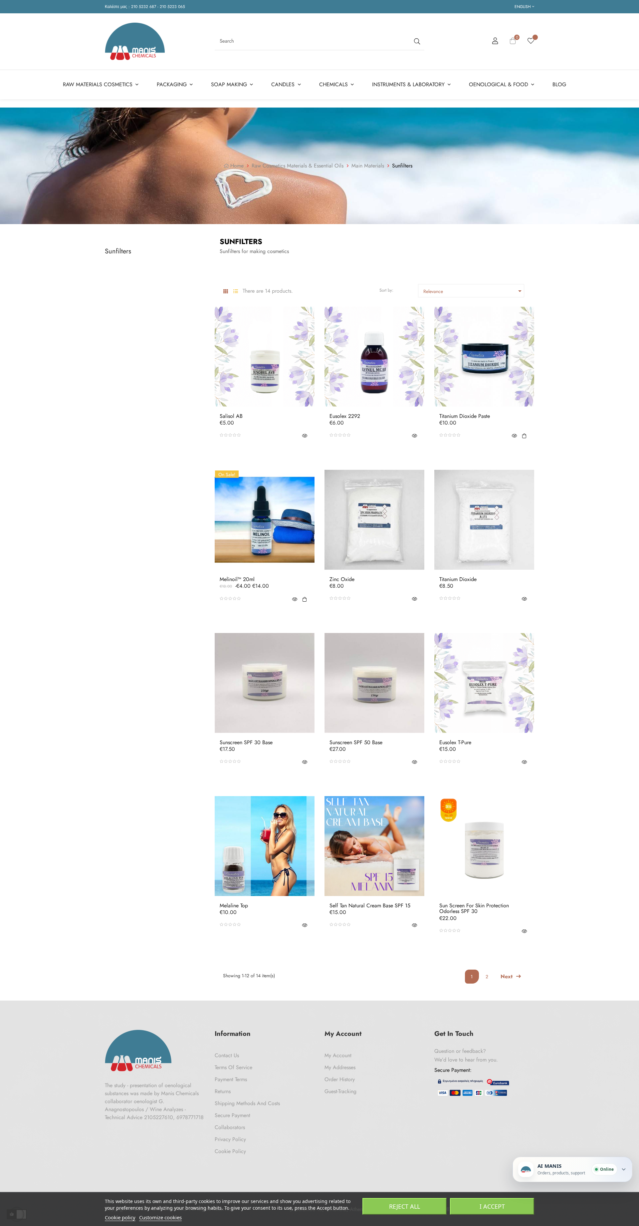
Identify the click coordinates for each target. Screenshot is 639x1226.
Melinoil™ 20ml (237, 579)
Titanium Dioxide (458, 579)
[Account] (495, 42)
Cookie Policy (230, 1151)
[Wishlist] (531, 41)
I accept (492, 1206)
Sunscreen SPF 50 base (355, 743)
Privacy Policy (230, 1139)
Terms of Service (233, 1067)
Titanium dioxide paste (464, 416)
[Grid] (225, 291)
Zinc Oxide (341, 579)
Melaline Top (234, 906)
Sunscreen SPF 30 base (246, 743)
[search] (416, 41)
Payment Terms (231, 1079)
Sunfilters (118, 251)
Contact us (227, 1055)
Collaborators (230, 1127)
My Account (337, 1055)
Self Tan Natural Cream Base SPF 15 (369, 906)
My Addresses (339, 1067)
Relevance (473, 291)
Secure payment (232, 1115)
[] (524, 435)
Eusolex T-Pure (455, 743)
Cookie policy (120, 1217)
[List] (235, 291)
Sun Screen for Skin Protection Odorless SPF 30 (474, 908)
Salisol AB (231, 416)
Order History (339, 1079)
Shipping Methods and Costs (247, 1103)
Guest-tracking (340, 1091)
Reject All (404, 1206)
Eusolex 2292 (344, 416)
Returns (223, 1091)
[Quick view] (305, 435)
